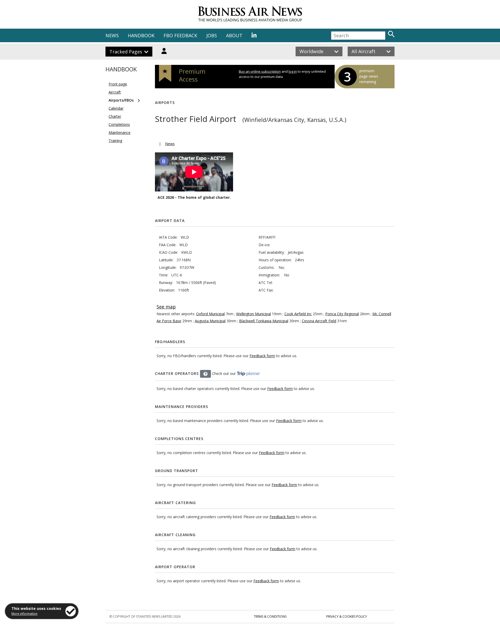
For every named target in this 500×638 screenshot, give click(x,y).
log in (293, 71)
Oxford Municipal (210, 313)
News (170, 143)
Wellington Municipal (253, 313)
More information (24, 613)
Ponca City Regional (342, 313)
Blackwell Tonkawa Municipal (263, 320)
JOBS (211, 35)
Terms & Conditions (270, 616)
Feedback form (262, 355)
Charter (115, 116)
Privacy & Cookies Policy (346, 616)
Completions (119, 124)
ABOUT (234, 35)
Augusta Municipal (210, 320)
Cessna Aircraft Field (319, 320)
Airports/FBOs (121, 100)
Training (115, 140)
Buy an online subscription (260, 71)
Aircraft (115, 92)
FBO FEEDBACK (180, 35)
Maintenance (119, 132)
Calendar (116, 108)
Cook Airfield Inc (298, 313)
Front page (118, 84)
